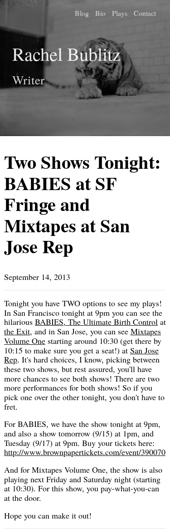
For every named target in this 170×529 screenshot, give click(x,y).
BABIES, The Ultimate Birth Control (96, 321)
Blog (82, 13)
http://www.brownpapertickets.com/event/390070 (84, 451)
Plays (119, 13)
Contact (145, 13)
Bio (100, 13)
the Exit (17, 331)
